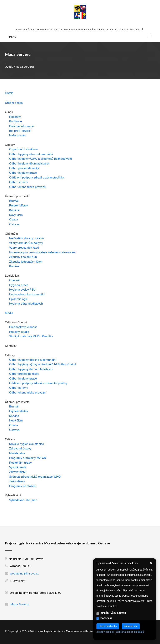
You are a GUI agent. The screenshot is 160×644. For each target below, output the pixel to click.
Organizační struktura (23, 149)
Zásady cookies (105, 631)
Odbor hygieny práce (23, 172)
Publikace (15, 121)
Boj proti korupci (19, 130)
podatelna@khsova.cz (24, 573)
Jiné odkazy (17, 481)
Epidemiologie (18, 299)
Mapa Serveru (19, 604)
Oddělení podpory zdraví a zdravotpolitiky (36, 177)
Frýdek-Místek (18, 205)
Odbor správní (18, 182)
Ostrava (14, 224)
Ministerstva (17, 453)
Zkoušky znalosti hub (23, 256)
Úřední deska (14, 102)
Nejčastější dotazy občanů (26, 238)
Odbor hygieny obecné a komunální (32, 359)
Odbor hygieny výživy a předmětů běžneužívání (40, 158)
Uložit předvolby (108, 626)
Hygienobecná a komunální (27, 294)
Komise (14, 266)
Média (9, 313)
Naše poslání (17, 135)
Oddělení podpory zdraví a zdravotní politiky (38, 383)
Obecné (14, 280)
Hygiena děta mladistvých (26, 303)
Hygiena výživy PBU (22, 289)
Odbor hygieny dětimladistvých (29, 163)
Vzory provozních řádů (24, 247)
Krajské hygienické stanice (26, 443)
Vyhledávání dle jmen (23, 500)
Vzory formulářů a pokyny (26, 242)
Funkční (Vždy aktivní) (112, 612)
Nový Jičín (16, 214)
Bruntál (14, 200)
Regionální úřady (20, 462)
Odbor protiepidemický (24, 168)
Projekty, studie (19, 331)
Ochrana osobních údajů (130, 631)
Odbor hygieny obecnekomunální (31, 154)
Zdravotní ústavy (20, 448)
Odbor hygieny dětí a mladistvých (31, 369)
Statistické (105, 618)
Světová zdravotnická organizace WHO (35, 476)
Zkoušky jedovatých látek (25, 261)
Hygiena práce (18, 285)
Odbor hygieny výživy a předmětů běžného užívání (42, 364)
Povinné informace (21, 126)
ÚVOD (9, 93)
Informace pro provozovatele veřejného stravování (42, 252)
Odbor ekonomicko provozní (27, 187)
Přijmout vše (131, 626)
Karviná (14, 210)
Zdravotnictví (17, 471)
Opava (13, 219)
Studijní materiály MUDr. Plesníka (31, 336)
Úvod (8, 66)
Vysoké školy (17, 467)
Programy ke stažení (22, 486)
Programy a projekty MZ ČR (27, 457)
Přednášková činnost (23, 327)
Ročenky (15, 116)
